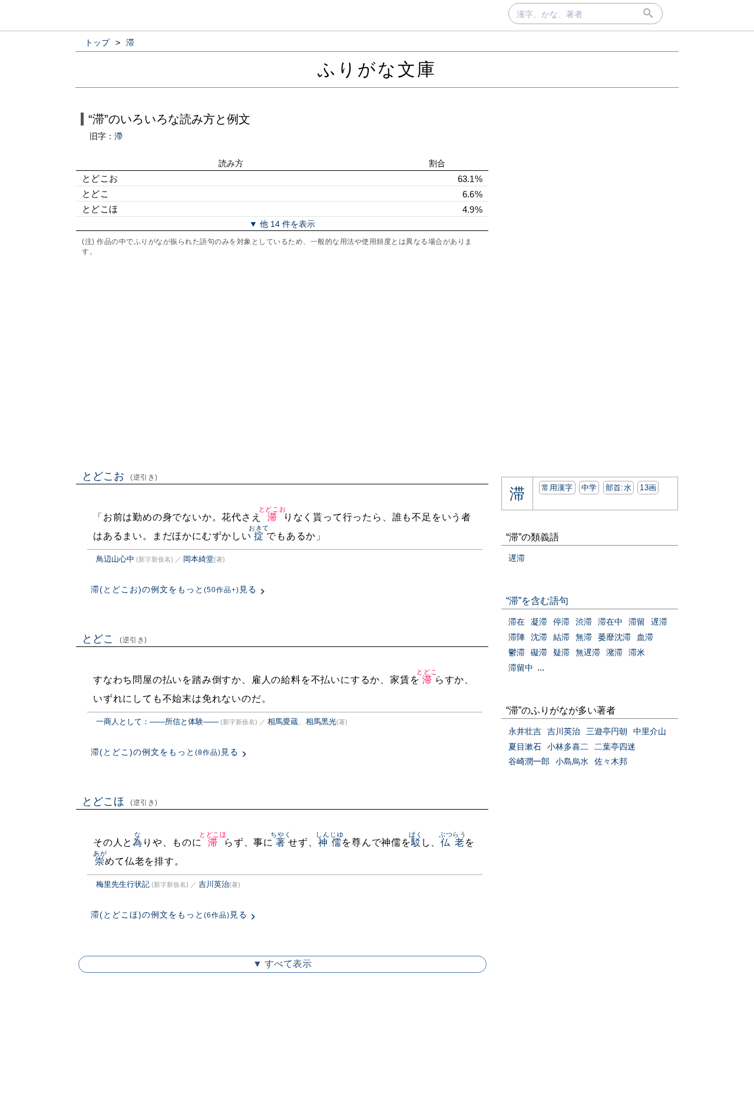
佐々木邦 (610, 761)
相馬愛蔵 (282, 721)
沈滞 (539, 637)
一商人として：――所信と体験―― (157, 721)
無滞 (584, 637)
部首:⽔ (618, 487)
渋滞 (584, 621)
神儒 (329, 842)
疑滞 (561, 652)
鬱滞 (516, 652)
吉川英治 (214, 884)
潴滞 (614, 652)
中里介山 (649, 731)
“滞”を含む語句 (537, 601)
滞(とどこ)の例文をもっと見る (165, 752)
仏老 (453, 842)
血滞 (645, 637)
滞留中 (520, 667)
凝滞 (539, 621)
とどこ (114, 639)
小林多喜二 (567, 746)
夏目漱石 (524, 746)
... (540, 667)
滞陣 (516, 637)
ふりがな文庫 (377, 69)
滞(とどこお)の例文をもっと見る (174, 589)
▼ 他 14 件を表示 (282, 224)
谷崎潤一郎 (529, 761)
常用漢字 (557, 487)
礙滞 (539, 652)
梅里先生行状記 (123, 884)
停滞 (561, 621)
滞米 (637, 652)
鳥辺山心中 (115, 558)
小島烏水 (571, 761)
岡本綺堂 (198, 558)
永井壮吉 (524, 731)
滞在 (516, 621)
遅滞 (516, 558)
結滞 (561, 637)
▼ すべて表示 (282, 964)
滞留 (637, 621)
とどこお (120, 476)
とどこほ (120, 801)
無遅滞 (588, 652)
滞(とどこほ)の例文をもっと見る (169, 914)
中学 (589, 487)
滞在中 (610, 621)
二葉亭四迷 (615, 746)
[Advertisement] (282, 361)
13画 (648, 487)
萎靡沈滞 (614, 637)
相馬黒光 (321, 721)
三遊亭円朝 (606, 731)
